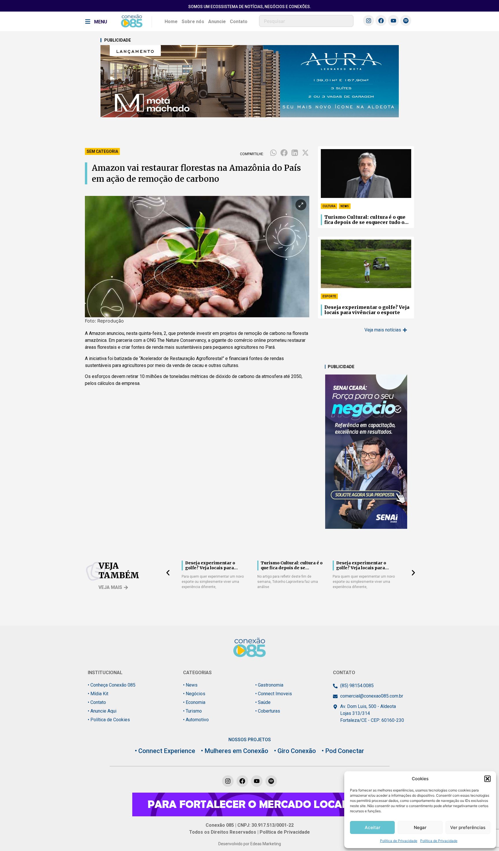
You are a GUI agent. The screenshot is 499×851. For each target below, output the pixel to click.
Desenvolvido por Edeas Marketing (249, 843)
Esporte (329, 296)
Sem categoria (102, 151)
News (344, 206)
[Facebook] (380, 20)
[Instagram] (368, 20)
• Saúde (263, 702)
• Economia (194, 702)
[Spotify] (405, 20)
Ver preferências (467, 827)
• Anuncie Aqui (102, 711)
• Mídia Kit (98, 693)
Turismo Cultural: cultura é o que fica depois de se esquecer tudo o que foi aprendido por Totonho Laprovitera (364, 219)
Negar (420, 827)
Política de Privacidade (398, 841)
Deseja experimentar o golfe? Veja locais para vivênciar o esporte (366, 310)
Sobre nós (193, 21)
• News (190, 685)
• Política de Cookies (109, 719)
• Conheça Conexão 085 (111, 685)
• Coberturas (267, 711)
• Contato (97, 702)
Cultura (329, 206)
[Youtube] (393, 20)
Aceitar (372, 827)
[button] (487, 779)
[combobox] (306, 21)
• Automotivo (196, 719)
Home (171, 21)
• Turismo (192, 711)
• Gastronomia (269, 685)
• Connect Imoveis (273, 693)
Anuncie (217, 21)
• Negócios (194, 693)
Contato (238, 21)
